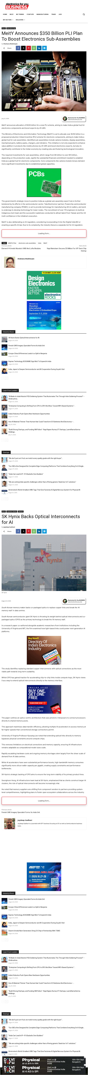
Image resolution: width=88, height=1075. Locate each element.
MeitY (45, 243)
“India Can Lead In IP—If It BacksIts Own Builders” (25, 474)
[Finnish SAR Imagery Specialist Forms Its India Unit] (4, 347)
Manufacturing (11, 28)
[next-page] (6, 378)
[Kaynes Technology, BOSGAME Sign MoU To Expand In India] (4, 363)
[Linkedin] (39, 48)
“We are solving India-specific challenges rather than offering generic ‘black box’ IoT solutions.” (42, 482)
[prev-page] (3, 378)
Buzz (3, 28)
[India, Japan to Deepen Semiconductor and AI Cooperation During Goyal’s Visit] (4, 371)
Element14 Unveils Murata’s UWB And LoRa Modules (21, 248)
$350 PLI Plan (12, 243)
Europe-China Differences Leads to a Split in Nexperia (27, 353)
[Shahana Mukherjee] (9, 262)
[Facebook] (18, 48)
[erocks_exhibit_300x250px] (44, 299)
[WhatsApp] (34, 48)
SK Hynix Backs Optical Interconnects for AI (23, 338)
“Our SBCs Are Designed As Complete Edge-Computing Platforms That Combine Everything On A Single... (46, 466)
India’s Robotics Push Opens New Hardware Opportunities (29, 414)
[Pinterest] (28, 48)
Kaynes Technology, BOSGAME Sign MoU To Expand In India (29, 361)
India (39, 243)
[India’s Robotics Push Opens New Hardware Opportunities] (4, 415)
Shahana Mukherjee (10, 44)
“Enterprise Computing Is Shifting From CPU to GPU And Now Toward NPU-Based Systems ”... (41, 406)
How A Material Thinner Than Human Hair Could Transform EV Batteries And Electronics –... (41, 422)
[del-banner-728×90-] (44, 1074)
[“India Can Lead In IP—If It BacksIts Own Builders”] (4, 476)
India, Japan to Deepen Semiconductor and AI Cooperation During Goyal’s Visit (36, 369)
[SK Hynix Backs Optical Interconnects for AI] (4, 339)
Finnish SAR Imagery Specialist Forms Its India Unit (26, 346)
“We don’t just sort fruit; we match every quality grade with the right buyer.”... (35, 458)
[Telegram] (44, 48)
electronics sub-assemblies (27, 243)
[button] (83, 14)
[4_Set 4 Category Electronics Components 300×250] (44, 196)
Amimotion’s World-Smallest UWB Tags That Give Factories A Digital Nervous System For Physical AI (44, 490)
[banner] (44, 329)
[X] (23, 48)
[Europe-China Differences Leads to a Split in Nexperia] (4, 354)
